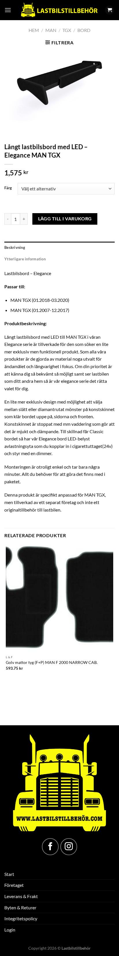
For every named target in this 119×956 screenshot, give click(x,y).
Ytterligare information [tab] (25, 259)
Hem (34, 30)
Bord (83, 30)
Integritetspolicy (20, 918)
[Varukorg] (109, 10)
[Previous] (10, 129)
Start (9, 874)
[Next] (25, 129)
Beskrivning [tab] (14, 247)
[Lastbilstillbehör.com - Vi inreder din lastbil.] (59, 10)
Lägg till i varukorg (65, 218)
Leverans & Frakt (21, 896)
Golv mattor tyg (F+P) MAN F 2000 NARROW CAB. (52, 662)
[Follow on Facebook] (50, 846)
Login (9, 929)
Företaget (14, 885)
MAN (50, 30)
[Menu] (7, 10)
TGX (66, 30)
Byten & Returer (20, 907)
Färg (8, 188)
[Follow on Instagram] (68, 846)
